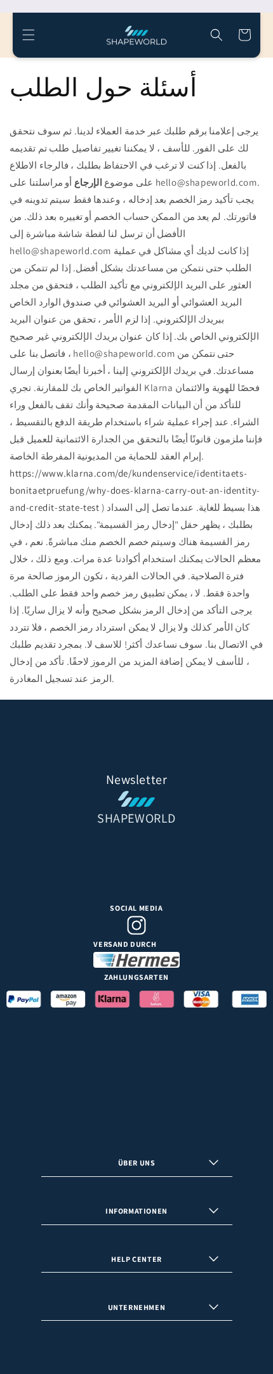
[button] (29, 35)
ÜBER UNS (137, 1162)
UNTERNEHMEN (137, 1307)
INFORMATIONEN (136, 1211)
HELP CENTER (136, 1259)
